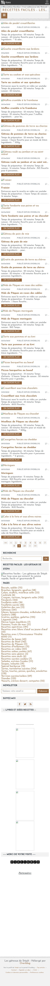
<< (5, 543)
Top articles (41, 967)
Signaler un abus (25, 970)
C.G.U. (35, 970)
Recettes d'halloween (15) (15, 646)
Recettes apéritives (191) (14, 627)
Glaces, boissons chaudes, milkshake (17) (23, 612)
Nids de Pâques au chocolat (17, 499)
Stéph (17, 967)
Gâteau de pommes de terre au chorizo (23, 134)
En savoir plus (11, 44)
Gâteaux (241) (9, 610)
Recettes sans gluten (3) (14, 654)
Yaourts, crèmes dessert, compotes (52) (23, 681)
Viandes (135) (8, 678)
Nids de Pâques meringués (16, 319)
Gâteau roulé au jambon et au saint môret (25, 162)
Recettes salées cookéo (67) (16, 651)
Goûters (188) (8, 615)
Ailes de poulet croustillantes (17, 31)
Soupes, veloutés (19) (12, 664)
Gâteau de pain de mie (14, 242)
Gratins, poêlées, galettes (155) (18, 617)
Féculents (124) (9, 600)
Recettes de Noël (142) (13, 642)
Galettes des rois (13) (13, 607)
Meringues (7, 473)
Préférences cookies (37, 972)
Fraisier (5, 188)
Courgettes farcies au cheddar (18, 447)
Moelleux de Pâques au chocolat (19, 421)
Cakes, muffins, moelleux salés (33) (20, 593)
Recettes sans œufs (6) (13, 656)
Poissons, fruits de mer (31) (16, 624)
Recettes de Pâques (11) (14, 644)
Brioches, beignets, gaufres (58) (18, 590)
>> (35, 546)
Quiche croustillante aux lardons (19, 57)
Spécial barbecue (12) (13, 666)
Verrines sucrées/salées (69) (16, 676)
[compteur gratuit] (25, 863)
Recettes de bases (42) (13, 639)
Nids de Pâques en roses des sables (21, 293)
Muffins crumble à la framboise (19, 108)
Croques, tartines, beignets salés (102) (22, 597)
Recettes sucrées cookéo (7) (16, 659)
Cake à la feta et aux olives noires (21, 524)
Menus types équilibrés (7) (15, 622)
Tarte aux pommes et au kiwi (17, 344)
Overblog (25, 963)
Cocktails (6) (8, 595)
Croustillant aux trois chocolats (19, 396)
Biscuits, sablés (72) (11, 588)
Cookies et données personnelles (17, 972)
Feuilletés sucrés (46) (12, 605)
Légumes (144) (9, 619)
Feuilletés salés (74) (12, 602)
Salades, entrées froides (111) (17, 661)
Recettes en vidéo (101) (14, 649)
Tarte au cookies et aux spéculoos (20, 82)
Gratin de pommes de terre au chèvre (22, 267)
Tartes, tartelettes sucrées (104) (18, 669)
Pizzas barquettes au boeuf (17, 370)
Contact (14, 970)
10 (24, 546)
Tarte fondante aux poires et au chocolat (24, 216)
